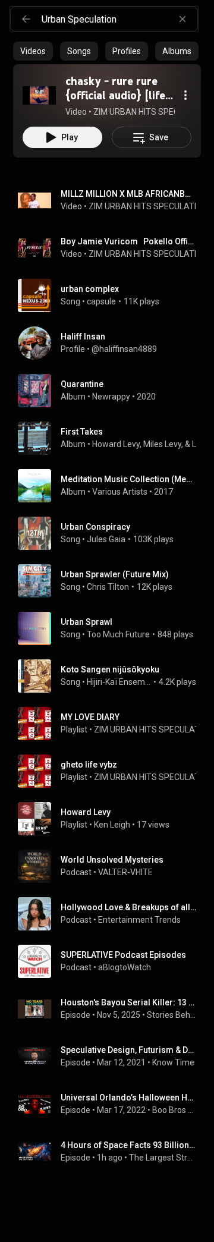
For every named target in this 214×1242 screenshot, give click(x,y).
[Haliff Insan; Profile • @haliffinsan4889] (111, 343)
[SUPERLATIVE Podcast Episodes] (111, 961)
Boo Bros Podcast (174, 1110)
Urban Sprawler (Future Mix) (115, 574)
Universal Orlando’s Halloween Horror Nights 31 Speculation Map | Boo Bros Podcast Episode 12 (129, 1097)
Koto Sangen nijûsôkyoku (110, 669)
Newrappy (111, 396)
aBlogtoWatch (124, 967)
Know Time (173, 1062)
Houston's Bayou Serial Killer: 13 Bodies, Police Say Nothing (129, 1002)
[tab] (33, 51)
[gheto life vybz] (111, 771)
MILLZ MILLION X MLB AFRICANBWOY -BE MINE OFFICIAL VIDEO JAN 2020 (129, 194)
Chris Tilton (108, 587)
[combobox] (119, 19)
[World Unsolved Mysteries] (111, 866)
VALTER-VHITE (125, 872)
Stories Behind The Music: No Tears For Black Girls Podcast (172, 1015)
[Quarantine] (111, 390)
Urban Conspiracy (95, 527)
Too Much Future (118, 634)
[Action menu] (185, 95)
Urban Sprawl (86, 622)
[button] (39, 95)
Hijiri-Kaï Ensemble (119, 682)
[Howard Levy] (111, 818)
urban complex (90, 289)
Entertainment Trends (139, 920)
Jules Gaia (106, 539)
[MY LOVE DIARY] (111, 723)
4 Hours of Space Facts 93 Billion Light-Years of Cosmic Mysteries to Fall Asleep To (129, 1145)
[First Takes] (111, 438)
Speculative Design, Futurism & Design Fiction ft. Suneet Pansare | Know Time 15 (129, 1050)
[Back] (26, 19)
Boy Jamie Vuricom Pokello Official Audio (129, 241)
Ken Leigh (112, 824)
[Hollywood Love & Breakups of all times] (111, 914)
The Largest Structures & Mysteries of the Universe (163, 1157)
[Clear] (182, 19)
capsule (101, 301)
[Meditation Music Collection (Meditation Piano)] (111, 486)
